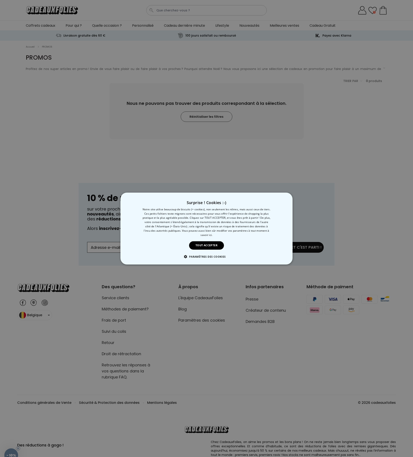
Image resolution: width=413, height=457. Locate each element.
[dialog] (206, 228)
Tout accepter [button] (206, 245)
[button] (206, 256)
